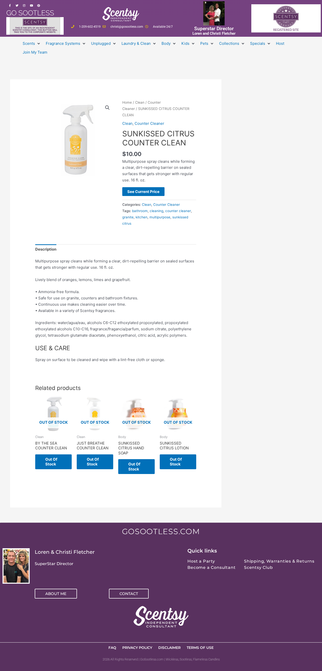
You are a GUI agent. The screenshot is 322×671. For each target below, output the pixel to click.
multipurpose (159, 217)
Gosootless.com (161, 531)
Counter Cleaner (149, 123)
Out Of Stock (51, 462)
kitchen (141, 217)
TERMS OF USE (200, 647)
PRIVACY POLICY (137, 647)
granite (128, 217)
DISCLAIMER (169, 647)
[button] (31, 43)
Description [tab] (45, 249)
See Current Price (143, 191)
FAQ (112, 647)
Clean (139, 102)
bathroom (140, 211)
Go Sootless (30, 13)
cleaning (156, 211)
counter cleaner (178, 211)
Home (127, 102)
